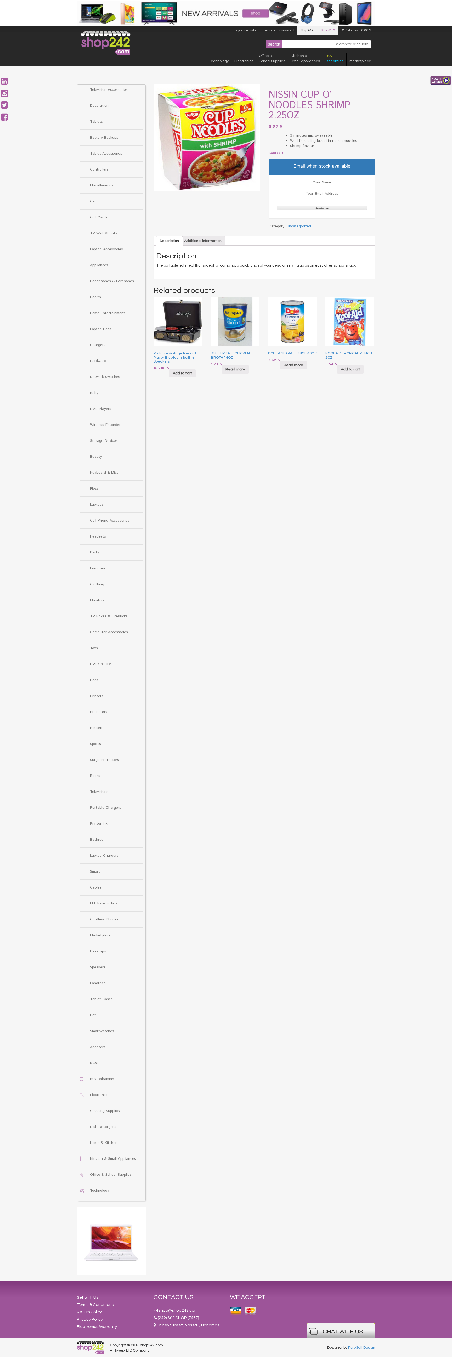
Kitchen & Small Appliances (113, 1158)
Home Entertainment (107, 313)
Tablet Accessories (106, 153)
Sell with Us (87, 1297)
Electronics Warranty (97, 1327)
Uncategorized (299, 226)
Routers (96, 728)
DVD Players (100, 408)
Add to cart (182, 373)
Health (95, 297)
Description (169, 241)
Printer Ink (99, 823)
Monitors (97, 600)
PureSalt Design (361, 1347)
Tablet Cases (101, 999)
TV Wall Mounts (103, 233)
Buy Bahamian (102, 1079)
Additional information (203, 241)
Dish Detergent (103, 1126)
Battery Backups (104, 137)
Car (93, 201)
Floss (94, 488)
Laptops (97, 504)
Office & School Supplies (111, 1174)
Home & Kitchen (103, 1142)
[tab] (169, 241)
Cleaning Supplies (105, 1110)
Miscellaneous (101, 185)
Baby (94, 392)
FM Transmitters (104, 903)
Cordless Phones (104, 919)
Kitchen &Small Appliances (305, 58)
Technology (219, 61)
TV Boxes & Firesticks (109, 616)
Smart (95, 871)
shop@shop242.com (178, 1310)
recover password (279, 30)
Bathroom (98, 839)
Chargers (97, 345)
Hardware (98, 361)
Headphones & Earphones (112, 281)
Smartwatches (102, 1031)
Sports (95, 744)
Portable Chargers (105, 807)
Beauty (96, 456)
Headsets (98, 536)
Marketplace (360, 61)
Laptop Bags (100, 329)
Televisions (99, 791)
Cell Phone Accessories (109, 520)
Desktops (98, 951)
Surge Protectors (104, 759)
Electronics (243, 61)
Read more (235, 369)
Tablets (96, 121)
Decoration (99, 105)
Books (95, 775)
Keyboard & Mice (104, 472)
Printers (96, 696)
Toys (94, 648)
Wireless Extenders (106, 424)
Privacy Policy (90, 1319)
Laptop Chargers (104, 855)
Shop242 (327, 30)
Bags (94, 680)
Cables (95, 887)
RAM (94, 1063)
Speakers (97, 967)
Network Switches (105, 377)
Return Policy (89, 1312)
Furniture (97, 568)
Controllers (99, 169)
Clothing (97, 584)
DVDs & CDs (101, 664)
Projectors (98, 712)
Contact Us (174, 1297)
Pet (93, 1015)
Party (94, 552)
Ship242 (307, 30)
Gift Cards (99, 217)
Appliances (99, 265)
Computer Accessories (109, 632)
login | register (246, 30)
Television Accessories (109, 89)
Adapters (97, 1047)
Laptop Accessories (106, 249)
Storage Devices (104, 440)
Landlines (98, 983)
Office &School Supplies (272, 58)
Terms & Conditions (95, 1305)
